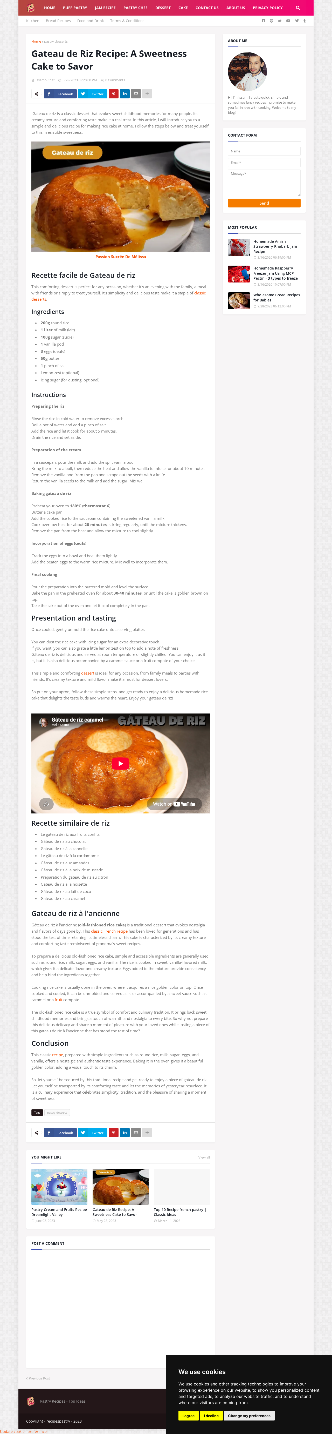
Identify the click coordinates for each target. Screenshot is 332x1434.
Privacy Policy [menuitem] (268, 7)
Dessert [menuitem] (163, 7)
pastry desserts (56, 41)
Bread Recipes (58, 20)
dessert (87, 673)
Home (36, 41)
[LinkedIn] (125, 93)
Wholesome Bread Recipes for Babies (276, 297)
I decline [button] (211, 1415)
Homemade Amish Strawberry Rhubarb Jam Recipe (275, 246)
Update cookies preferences (24, 1431)
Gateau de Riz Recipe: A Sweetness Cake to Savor (115, 1212)
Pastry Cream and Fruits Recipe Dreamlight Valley (59, 1212)
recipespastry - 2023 (64, 1421)
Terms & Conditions (127, 20)
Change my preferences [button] (249, 1415)
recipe (57, 1054)
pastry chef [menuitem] (135, 7)
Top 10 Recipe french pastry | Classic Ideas (180, 1212)
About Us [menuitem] (235, 7)
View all (204, 1157)
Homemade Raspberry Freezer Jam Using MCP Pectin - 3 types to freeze (275, 273)
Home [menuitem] (49, 7)
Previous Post (39, 1378)
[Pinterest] (114, 93)
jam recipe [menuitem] (105, 7)
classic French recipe (109, 931)
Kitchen (32, 20)
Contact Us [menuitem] (207, 7)
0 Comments (115, 80)
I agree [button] (189, 1415)
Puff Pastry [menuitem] (75, 7)
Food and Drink (90, 20)
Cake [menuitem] (183, 7)
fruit (58, 999)
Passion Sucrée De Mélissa (120, 256)
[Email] (136, 93)
